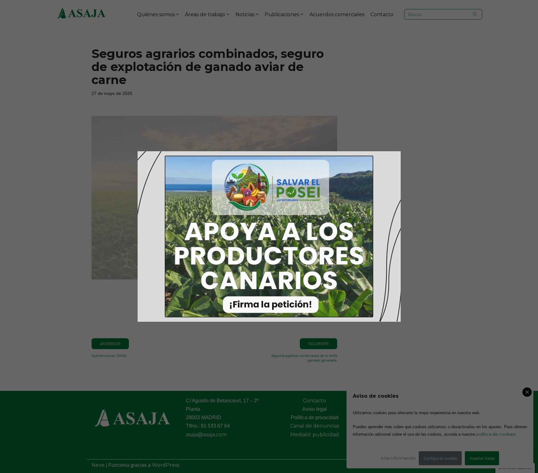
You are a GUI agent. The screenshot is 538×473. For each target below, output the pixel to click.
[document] (269, 236)
